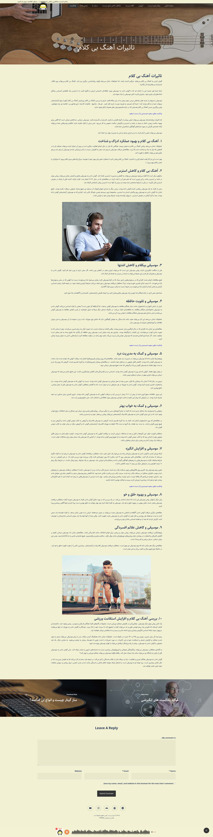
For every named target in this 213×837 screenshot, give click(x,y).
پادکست (73, 6)
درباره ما (95, 6)
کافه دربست (129, 6)
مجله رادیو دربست (154, 6)
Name (172, 771)
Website (78, 771)
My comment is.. (168, 737)
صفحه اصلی (169, 6)
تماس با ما (84, 6)
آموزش (140, 6)
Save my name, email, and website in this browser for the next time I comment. (138, 783)
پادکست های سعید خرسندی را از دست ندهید (145, 113)
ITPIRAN (101, 818)
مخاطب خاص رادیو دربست (111, 6)
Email (125, 771)
